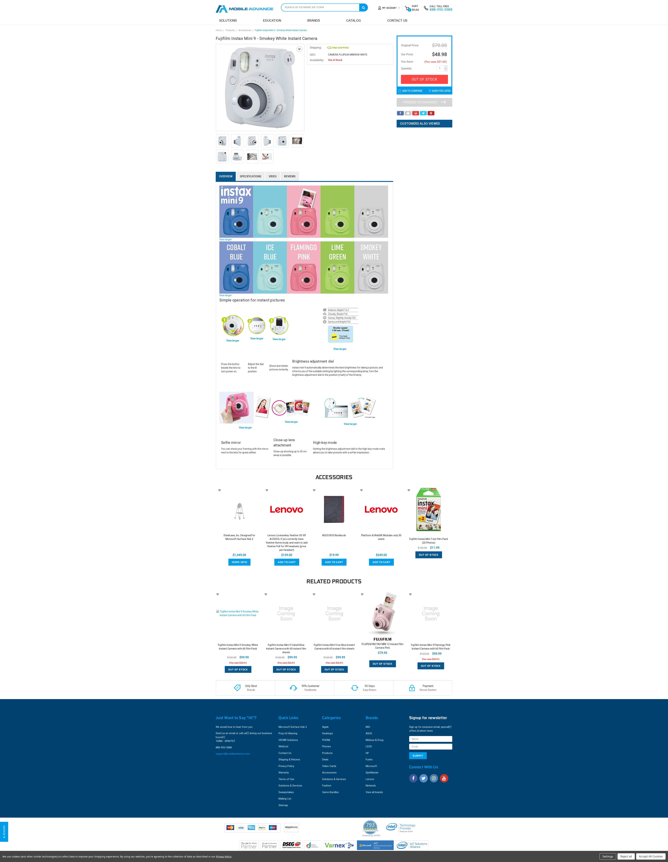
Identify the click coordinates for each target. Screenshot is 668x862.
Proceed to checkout (421, 102)
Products (230, 30)
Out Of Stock (424, 79)
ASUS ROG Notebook (334, 535)
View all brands (374, 792)
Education (272, 20)
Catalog (353, 20)
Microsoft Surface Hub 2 (293, 727)
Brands (313, 20)
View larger (225, 239)
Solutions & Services (290, 785)
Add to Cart (287, 562)
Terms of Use (286, 779)
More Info (239, 562)
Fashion (326, 785)
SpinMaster (372, 772)
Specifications (250, 176)
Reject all (626, 856)
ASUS (369, 733)
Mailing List (285, 798)
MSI (368, 727)
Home (219, 30)
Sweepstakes (286, 792)
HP (367, 753)
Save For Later (441, 90)
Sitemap (283, 805)
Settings (607, 856)
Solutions (228, 20)
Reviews (290, 176)
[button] (4, 832)
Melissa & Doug (374, 740)
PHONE (326, 740)
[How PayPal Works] (252, 829)
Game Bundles (330, 792)
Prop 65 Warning (288, 733)
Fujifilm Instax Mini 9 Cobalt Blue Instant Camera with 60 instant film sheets (286, 649)
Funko (369, 759)
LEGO (369, 746)
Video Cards (329, 766)
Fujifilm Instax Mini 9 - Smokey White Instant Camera (281, 30)
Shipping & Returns (289, 759)
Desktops (327, 733)
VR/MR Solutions (288, 740)
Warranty (284, 772)
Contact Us (397, 20)
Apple (325, 727)
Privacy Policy (286, 766)
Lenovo (370, 779)
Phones (326, 746)
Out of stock (429, 555)
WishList (283, 746)
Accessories (244, 30)
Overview (225, 176)
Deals (325, 759)
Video (273, 176)
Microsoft (371, 766)
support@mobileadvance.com (233, 753)
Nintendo (371, 785)
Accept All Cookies (651, 856)
